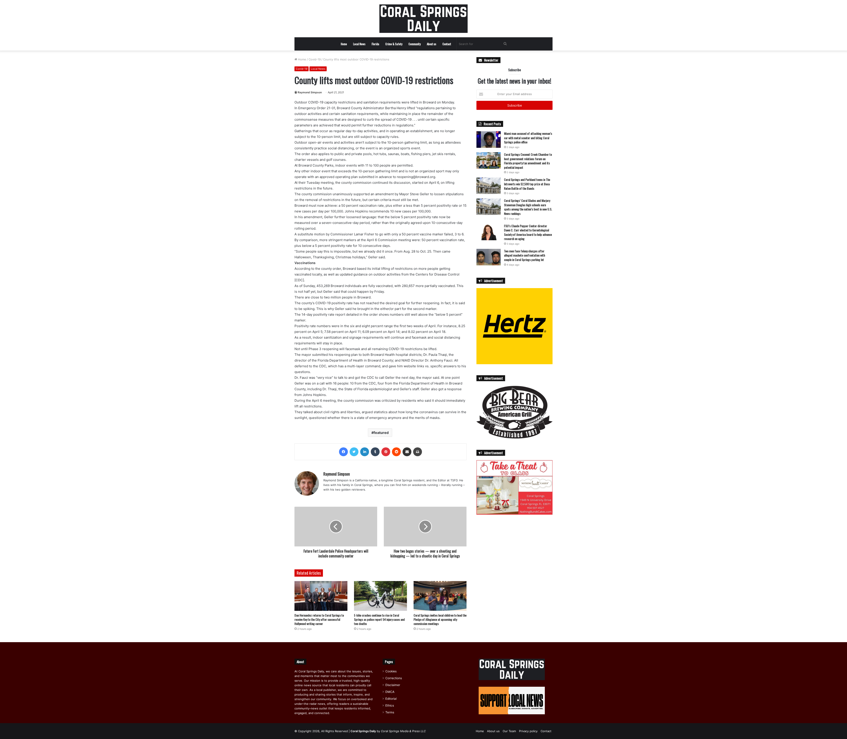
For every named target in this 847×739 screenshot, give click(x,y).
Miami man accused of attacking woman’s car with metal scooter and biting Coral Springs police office (528, 137)
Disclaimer (392, 685)
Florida (375, 44)
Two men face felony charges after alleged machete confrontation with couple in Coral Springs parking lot (524, 255)
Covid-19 (315, 59)
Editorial (391, 698)
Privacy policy (528, 731)
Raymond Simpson (310, 92)
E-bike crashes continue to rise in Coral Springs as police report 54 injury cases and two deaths (379, 619)
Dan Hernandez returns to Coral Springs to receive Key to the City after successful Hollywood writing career (319, 619)
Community (415, 44)
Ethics (389, 705)
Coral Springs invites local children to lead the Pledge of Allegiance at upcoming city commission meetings (440, 619)
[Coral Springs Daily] (423, 18)
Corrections (393, 678)
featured (381, 432)
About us (431, 44)
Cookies (391, 671)
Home (344, 44)
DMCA (389, 692)
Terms (389, 712)
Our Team (509, 731)
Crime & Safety (393, 44)
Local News (359, 44)
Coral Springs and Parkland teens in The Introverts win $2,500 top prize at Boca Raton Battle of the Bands (527, 183)
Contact (446, 44)
